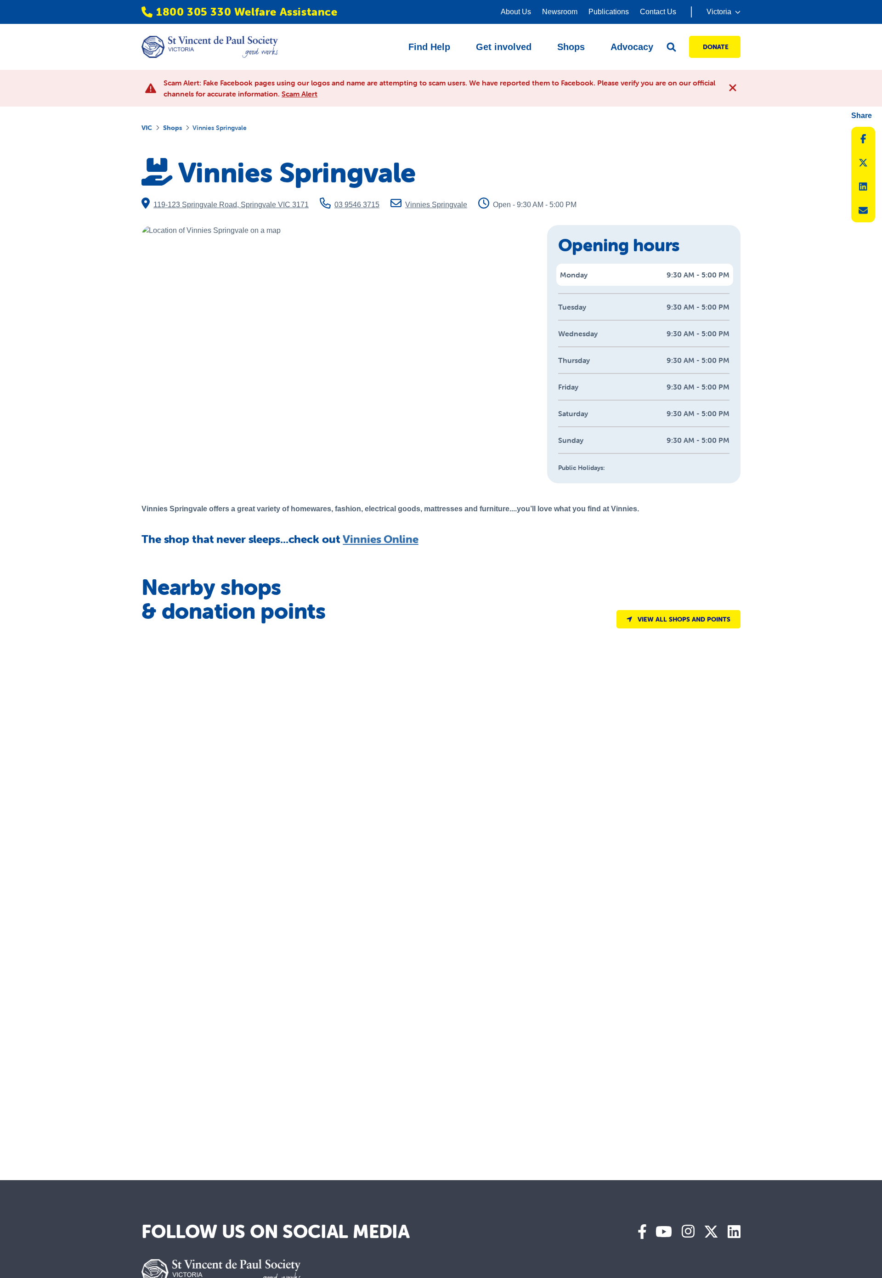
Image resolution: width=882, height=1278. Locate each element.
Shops (172, 128)
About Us (516, 12)
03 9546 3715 (356, 205)
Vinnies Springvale (436, 205)
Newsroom (559, 12)
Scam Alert (299, 93)
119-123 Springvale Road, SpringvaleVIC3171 (231, 205)
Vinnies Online (380, 539)
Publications (608, 12)
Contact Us (658, 12)
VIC (146, 128)
